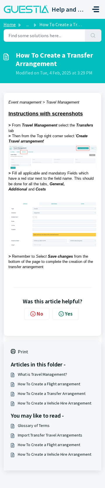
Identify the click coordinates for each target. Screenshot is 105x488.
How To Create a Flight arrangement (49, 384)
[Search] (93, 35)
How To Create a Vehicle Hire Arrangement (54, 403)
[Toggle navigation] (96, 9)
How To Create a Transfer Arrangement (51, 393)
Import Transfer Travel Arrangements (50, 435)
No (40, 313)
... (27, 24)
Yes (69, 313)
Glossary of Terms (34, 425)
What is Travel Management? (42, 374)
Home (10, 24)
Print (23, 352)
